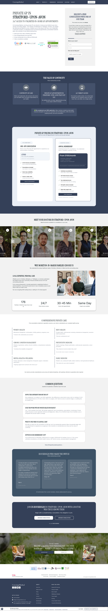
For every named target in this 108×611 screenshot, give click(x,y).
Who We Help (60, 2)
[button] (12, 241)
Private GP (44, 2)
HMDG (22, 576)
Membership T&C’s (44, 574)
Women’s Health (55, 589)
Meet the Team (39, 589)
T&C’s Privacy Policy (62, 574)
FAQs (37, 591)
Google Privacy (65, 609)
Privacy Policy (45, 576)
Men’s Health (54, 591)
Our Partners (38, 603)
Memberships (53, 2)
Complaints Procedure (61, 576)
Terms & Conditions (52, 576)
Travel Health (54, 596)
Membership (38, 600)
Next (71, 59)
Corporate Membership (56, 603)
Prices (37, 594)
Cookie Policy (51, 609)
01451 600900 (31, 184)
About (37, 2)
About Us (38, 587)
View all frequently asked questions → (54, 445)
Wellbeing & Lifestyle (56, 594)
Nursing (53, 598)
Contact (73, 2)
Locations (67, 2)
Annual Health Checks (56, 600)
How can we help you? (73, 50)
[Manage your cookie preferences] (2, 609)
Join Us (37, 596)
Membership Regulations (53, 574)
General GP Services (56, 587)
